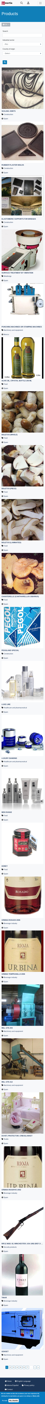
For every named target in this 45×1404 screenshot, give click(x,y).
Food (6, 384)
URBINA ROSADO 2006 (11, 920)
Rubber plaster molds (13, 165)
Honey (5, 866)
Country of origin (9, 49)
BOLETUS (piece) (9, 488)
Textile (6, 1139)
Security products (10, 1247)
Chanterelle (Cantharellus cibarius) (20, 596)
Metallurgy (7, 276)
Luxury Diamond (9, 758)
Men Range (7, 812)
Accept (4, 1400)
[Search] (5, 62)
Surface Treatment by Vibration (17, 273)
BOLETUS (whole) (9, 435)
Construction (8, 114)
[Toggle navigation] (40, 3)
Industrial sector (8, 40)
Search (5, 31)
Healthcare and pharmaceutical (15, 708)
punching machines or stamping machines (22, 327)
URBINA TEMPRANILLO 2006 (13, 974)
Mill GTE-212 (7, 1082)
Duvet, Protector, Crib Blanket (17, 1136)
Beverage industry (10, 923)
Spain (6, 119)
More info (36, 1396)
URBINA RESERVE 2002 (11, 1190)
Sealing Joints (9, 111)
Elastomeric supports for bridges (19, 219)
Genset (5, 1351)
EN (6, 24)
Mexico (6, 334)
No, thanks (13, 1400)
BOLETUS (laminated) (11, 542)
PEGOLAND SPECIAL (10, 650)
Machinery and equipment (13, 330)
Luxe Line (6, 704)
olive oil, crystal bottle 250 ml (17, 381)
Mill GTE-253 (7, 1028)
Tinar (4, 1298)
